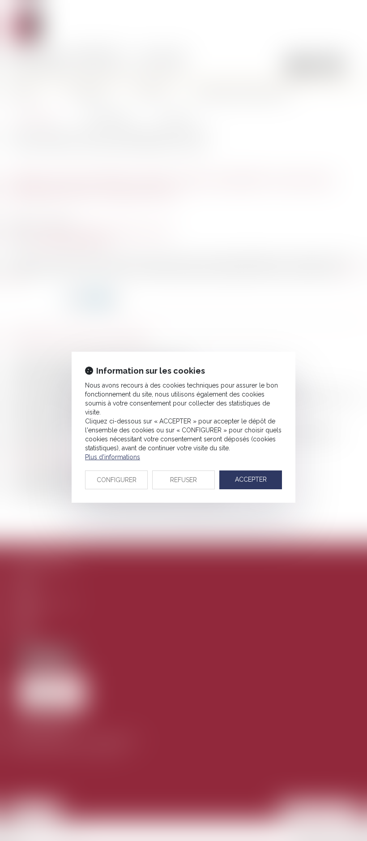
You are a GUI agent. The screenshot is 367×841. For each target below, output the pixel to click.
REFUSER (183, 479)
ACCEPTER (251, 479)
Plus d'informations (112, 457)
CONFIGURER (117, 479)
